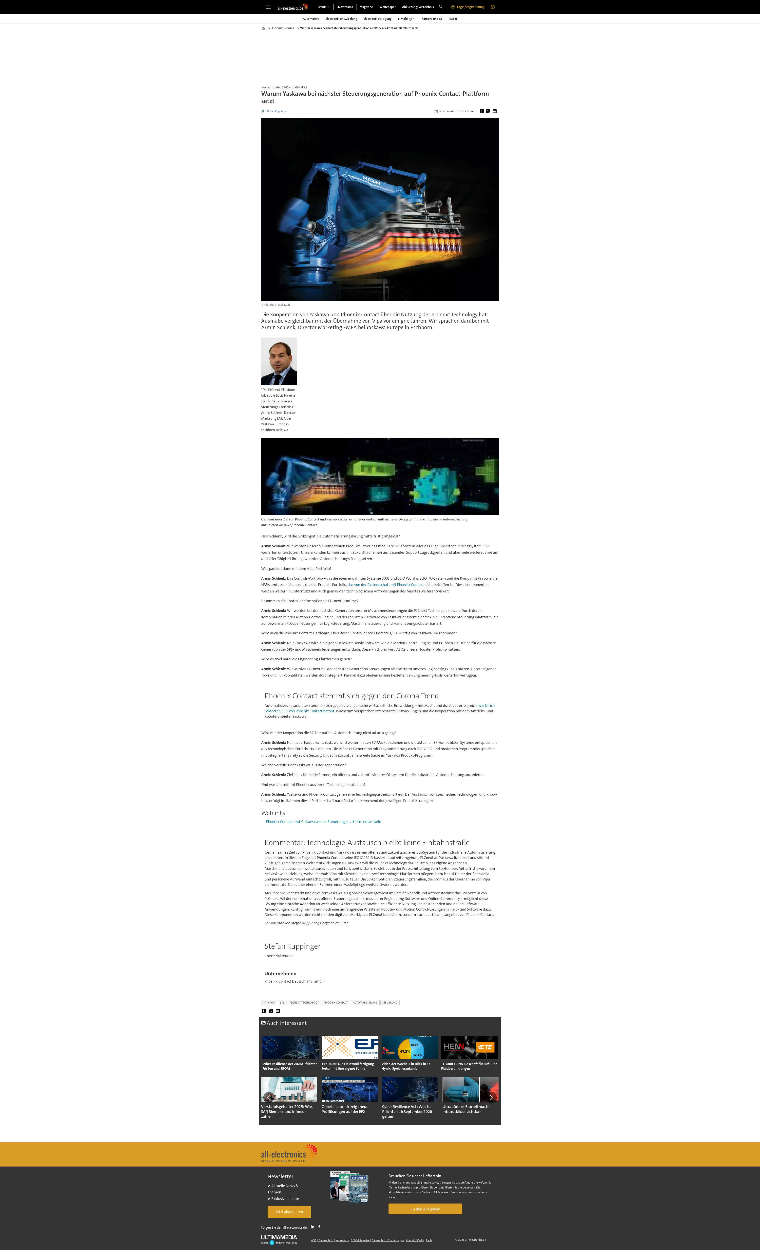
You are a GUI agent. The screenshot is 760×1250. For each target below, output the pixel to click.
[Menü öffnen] (268, 7)
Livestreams (345, 7)
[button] (268, 1097)
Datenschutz (325, 1240)
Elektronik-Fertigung (378, 19)
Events (322, 7)
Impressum (342, 1240)
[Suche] (441, 7)
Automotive (311, 19)
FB (320, 1227)
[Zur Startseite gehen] (293, 7)
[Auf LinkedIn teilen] (495, 111)
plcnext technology (304, 1002)
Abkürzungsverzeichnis (418, 7)
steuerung (389, 1002)
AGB (313, 1240)
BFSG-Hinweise (360, 1240)
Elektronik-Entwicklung (341, 19)
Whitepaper (387, 7)
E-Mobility (405, 19)
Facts (429, 1240)
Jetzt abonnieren (289, 1211)
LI (313, 1227)
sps (282, 1002)
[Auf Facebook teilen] (483, 111)
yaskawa (269, 1002)
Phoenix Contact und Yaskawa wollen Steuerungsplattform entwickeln (323, 821)
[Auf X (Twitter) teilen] (489, 111)
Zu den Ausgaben (425, 1209)
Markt (453, 19)
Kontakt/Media (415, 1240)
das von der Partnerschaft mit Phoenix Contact (386, 584)
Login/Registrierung (470, 7)
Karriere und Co (432, 19)
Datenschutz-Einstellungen (387, 1240)
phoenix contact (336, 1002)
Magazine (366, 7)
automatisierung (365, 1002)
